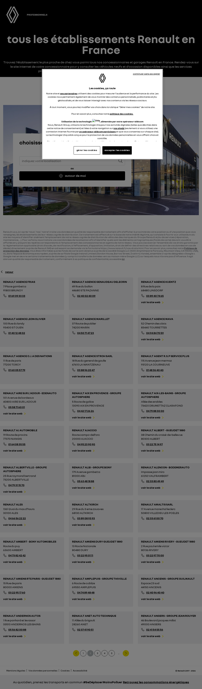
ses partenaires (68, 93)
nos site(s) (118, 128)
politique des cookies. (121, 113)
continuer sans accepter (146, 73)
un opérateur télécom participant (97, 131)
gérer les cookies (87, 150)
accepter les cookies (117, 150)
